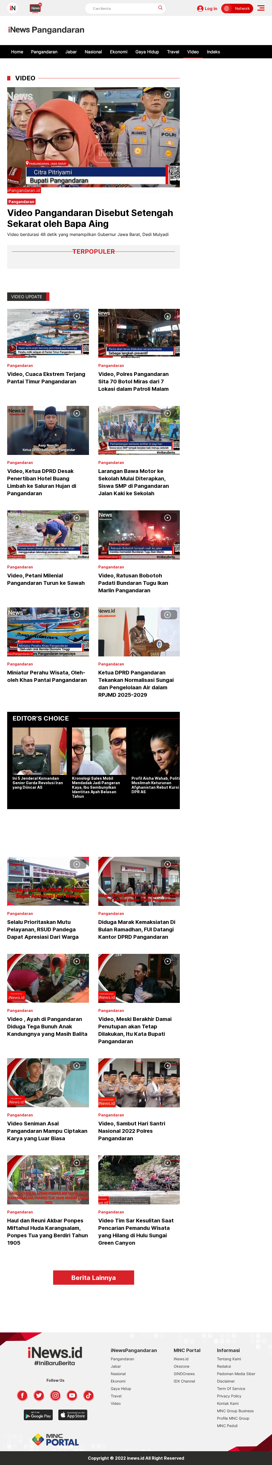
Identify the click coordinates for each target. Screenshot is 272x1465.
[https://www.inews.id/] (46, 30)
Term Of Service (231, 1388)
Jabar (71, 51)
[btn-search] (160, 7)
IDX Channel (184, 1381)
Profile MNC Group (233, 1418)
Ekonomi (119, 51)
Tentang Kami (229, 1359)
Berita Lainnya (93, 1278)
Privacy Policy (229, 1396)
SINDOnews (184, 1373)
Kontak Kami (228, 1403)
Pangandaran (44, 51)
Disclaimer (226, 1381)
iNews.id (181, 1359)
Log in (211, 8)
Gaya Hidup (147, 51)
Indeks (213, 51)
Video (193, 51)
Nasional (93, 51)
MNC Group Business (235, 1411)
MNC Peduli (227, 1425)
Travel (173, 51)
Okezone (181, 1366)
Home (17, 51)
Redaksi (224, 1366)
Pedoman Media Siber (236, 1373)
